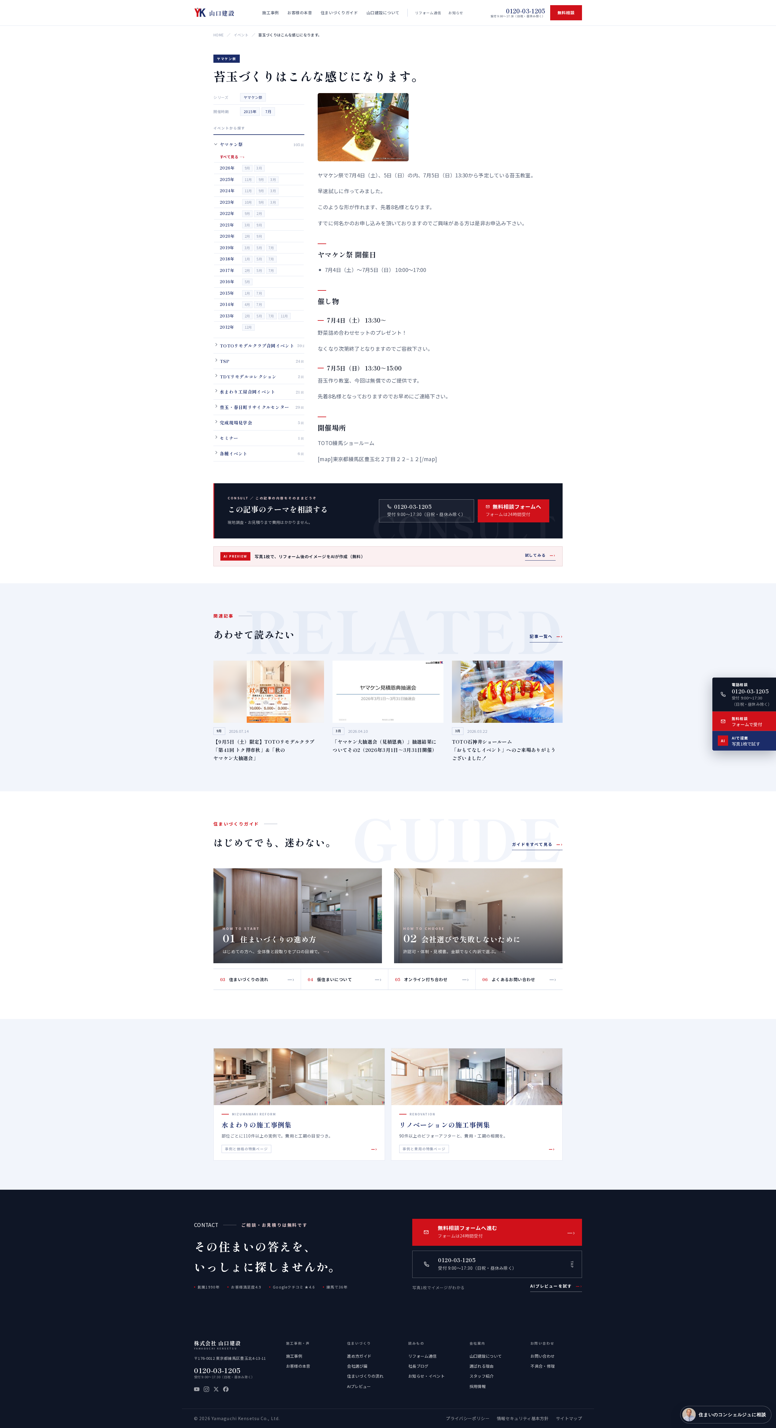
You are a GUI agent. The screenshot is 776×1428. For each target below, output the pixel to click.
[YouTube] (196, 1389)
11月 (248, 179)
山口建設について (486, 1356)
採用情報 (478, 1386)
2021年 (227, 224)
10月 (248, 201)
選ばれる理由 (482, 1366)
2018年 (227, 259)
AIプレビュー (359, 1386)
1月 (247, 258)
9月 (247, 168)
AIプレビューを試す (556, 1286)
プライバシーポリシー (467, 1418)
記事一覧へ (546, 636)
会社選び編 (357, 1366)
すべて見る (232, 156)
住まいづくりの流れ (365, 1376)
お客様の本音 (298, 1366)
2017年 (227, 270)
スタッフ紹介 (482, 1376)
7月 (268, 111)
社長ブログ (418, 1366)
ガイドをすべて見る (537, 844)
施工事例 (294, 1356)
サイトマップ (569, 1418)
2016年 (227, 281)
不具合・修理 (542, 1366)
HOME (218, 34)
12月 (248, 327)
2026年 (227, 168)
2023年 (227, 202)
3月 (259, 168)
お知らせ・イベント (426, 1376)
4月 (247, 304)
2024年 (227, 190)
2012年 (227, 327)
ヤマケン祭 (253, 97)
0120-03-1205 (217, 1370)
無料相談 (566, 12)
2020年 (227, 236)
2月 (259, 213)
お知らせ (455, 12)
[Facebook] (226, 1389)
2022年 (227, 213)
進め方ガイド (359, 1356)
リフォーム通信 (428, 12)
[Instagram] (206, 1389)
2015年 (250, 111)
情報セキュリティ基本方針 (523, 1418)
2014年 (227, 304)
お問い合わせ (542, 1356)
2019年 (227, 247)
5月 (259, 247)
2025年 (227, 179)
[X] (216, 1389)
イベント (241, 34)
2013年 (227, 315)
